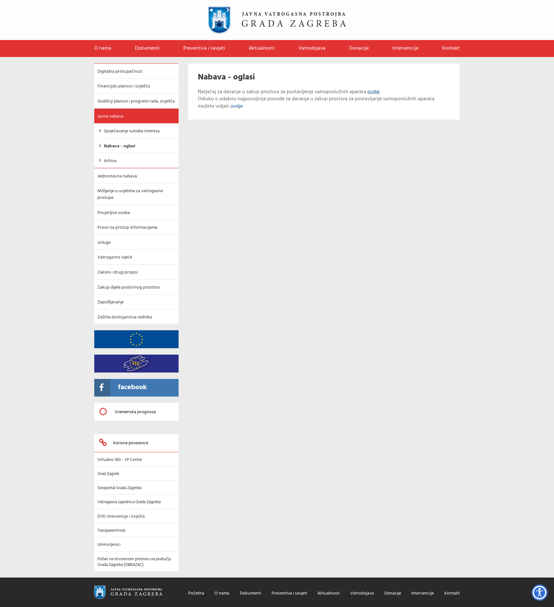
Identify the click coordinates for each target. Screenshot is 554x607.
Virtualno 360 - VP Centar (119, 459)
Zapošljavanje (110, 302)
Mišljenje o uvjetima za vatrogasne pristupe (130, 194)
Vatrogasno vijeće (114, 257)
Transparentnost (111, 530)
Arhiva (110, 161)
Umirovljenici (109, 544)
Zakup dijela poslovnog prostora (128, 287)
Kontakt (451, 48)
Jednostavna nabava (117, 176)
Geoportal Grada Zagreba (119, 488)
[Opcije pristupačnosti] (540, 593)
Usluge (104, 242)
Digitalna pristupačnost (119, 71)
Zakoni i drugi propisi (117, 272)
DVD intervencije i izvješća (121, 516)
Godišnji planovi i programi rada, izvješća (136, 101)
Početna (196, 593)
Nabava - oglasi (119, 146)
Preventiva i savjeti (204, 48)
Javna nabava (110, 116)
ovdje (373, 92)
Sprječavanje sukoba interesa (132, 131)
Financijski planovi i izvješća (123, 86)
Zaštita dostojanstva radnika (124, 317)
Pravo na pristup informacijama (127, 227)
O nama (102, 48)
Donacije (359, 48)
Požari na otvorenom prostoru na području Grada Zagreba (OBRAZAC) (134, 562)
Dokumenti (147, 48)
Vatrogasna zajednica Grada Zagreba (129, 502)
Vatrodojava (311, 48)
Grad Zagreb (108, 474)
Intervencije (405, 48)
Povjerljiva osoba (113, 213)
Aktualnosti (261, 48)
